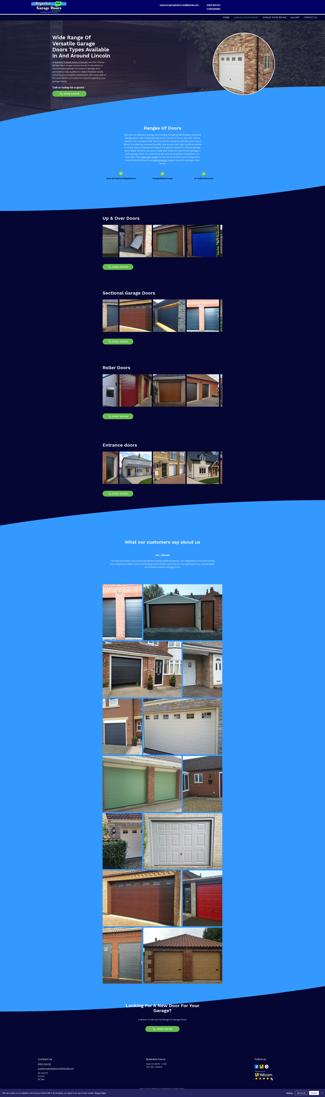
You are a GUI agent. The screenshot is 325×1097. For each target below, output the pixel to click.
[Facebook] (256, 1067)
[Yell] (261, 1067)
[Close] (321, 1093)
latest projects (160, 160)
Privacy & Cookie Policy (161, 1088)
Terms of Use (145, 1088)
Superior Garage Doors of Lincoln (71, 62)
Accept (314, 1093)
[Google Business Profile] (267, 1067)
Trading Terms (178, 1088)
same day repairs (149, 157)
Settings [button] (289, 1093)
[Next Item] (217, 241)
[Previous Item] (106, 241)
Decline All (301, 1093)
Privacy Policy (100, 1093)
